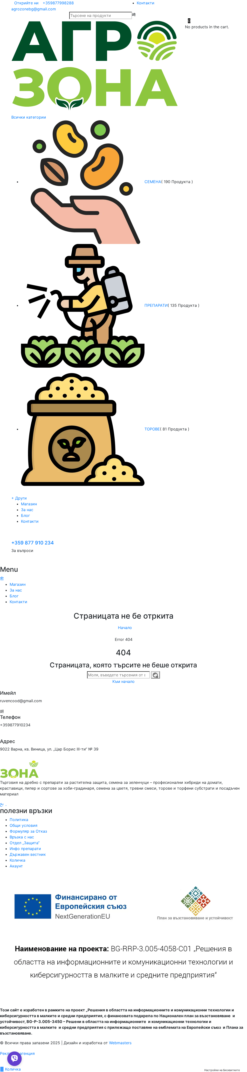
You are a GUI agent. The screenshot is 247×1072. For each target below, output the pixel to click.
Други (19, 498)
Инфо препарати (25, 848)
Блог (25, 515)
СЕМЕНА (152, 181)
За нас (27, 509)
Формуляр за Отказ (28, 831)
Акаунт (16, 866)
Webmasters (120, 1042)
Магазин (29, 503)
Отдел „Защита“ (25, 842)
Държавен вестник (28, 854)
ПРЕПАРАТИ (156, 305)
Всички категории (29, 117)
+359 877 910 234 (32, 543)
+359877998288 (58, 2)
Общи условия (23, 825)
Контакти (145, 2)
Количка (17, 860)
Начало (125, 627)
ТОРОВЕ (152, 429)
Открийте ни (26, 2)
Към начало (123, 681)
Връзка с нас (22, 837)
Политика (19, 819)
